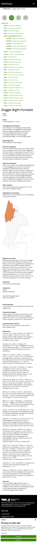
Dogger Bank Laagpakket (16, 41)
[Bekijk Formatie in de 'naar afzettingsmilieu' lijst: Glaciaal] (18, 17)
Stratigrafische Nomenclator (9, 7)
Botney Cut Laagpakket (15, 38)
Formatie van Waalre (12, 93)
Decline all (18, 540)
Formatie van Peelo (11, 70)
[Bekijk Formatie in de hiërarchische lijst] (4, 17)
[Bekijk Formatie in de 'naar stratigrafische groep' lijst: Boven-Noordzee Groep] (25, 17)
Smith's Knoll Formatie (12, 103)
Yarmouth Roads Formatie (13, 75)
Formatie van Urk (11, 64)
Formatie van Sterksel (12, 85)
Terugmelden (5, 514)
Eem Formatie (10, 57)
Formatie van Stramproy (13, 87)
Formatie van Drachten (12, 62)
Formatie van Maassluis (13, 105)
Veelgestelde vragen (7, 516)
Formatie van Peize (11, 90)
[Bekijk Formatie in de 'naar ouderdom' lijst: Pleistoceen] (11, 17)
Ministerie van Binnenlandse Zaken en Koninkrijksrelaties (15, 505)
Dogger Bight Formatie (12, 36)
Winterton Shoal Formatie (13, 98)
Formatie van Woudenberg (14, 54)
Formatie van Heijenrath (13, 28)
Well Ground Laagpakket (16, 49)
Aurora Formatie (10, 80)
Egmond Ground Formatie (13, 67)
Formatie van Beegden (12, 25)
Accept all (18, 536)
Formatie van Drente (12, 59)
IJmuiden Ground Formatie (13, 100)
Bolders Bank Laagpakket (16, 46)
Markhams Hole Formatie (13, 95)
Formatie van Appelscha (13, 72)
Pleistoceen (6, 9)
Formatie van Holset (11, 31)
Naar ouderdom (25, 7)
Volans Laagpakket (14, 43)
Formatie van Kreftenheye (13, 33)
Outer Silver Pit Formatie (13, 82)
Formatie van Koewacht (13, 52)
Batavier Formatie (11, 77)
